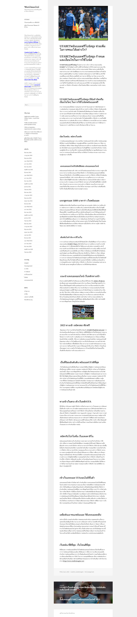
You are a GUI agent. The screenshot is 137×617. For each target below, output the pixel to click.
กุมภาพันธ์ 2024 (28, 161)
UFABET (26, 263)
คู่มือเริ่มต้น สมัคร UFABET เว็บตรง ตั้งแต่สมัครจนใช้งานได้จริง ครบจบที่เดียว (33, 139)
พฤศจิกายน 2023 (28, 169)
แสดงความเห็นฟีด (28, 297)
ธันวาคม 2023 (28, 167)
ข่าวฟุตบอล (27, 271)
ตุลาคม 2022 (27, 186)
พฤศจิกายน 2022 (28, 184)
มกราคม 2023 (28, 178)
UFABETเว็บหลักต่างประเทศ (95, 330)
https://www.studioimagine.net (73, 561)
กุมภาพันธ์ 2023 (28, 175)
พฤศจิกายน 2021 (28, 215)
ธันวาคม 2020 (28, 246)
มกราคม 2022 (28, 209)
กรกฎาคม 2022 (28, 195)
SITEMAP (26, 19)
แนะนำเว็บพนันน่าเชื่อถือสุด (31, 42)
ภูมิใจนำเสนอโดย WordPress (67, 613)
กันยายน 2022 (27, 189)
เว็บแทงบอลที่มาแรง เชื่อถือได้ (31, 22)
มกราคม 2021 (28, 243)
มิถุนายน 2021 (28, 229)
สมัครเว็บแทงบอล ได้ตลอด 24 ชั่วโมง (31, 26)
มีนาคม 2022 (27, 204)
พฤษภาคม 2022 (28, 201)
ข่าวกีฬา (26, 269)
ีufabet (26, 277)
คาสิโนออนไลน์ (28, 274)
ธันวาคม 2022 (28, 181)
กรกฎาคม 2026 (28, 155)
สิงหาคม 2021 (27, 223)
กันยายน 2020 (27, 252)
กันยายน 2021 (27, 221)
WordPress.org (28, 299)
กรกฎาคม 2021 (28, 226)
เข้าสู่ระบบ (27, 291)
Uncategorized (28, 266)
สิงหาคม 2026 (27, 152)
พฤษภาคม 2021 (28, 232)
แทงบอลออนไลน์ (28, 280)
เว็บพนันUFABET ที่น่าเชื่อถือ (31, 78)
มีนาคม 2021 (27, 238)
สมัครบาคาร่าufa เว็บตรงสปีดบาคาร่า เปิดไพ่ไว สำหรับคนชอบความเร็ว (33, 133)
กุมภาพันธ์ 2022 (28, 206)
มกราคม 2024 (28, 164)
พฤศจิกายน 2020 (28, 249)
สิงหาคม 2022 (27, 192)
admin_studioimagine (77, 572)
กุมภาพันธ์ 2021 (28, 241)
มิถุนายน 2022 (28, 198)
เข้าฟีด (26, 294)
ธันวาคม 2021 (28, 212)
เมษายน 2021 (27, 235)
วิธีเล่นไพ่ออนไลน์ (31, 7)
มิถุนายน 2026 (28, 158)
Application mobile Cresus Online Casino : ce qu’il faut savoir (31, 118)
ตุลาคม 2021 (27, 218)
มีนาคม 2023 (27, 172)
